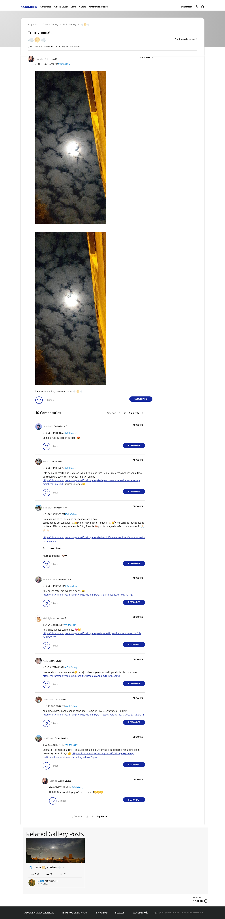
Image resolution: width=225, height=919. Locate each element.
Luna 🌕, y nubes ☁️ (47, 867)
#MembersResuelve (98, 7)
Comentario (141, 399)
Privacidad (101, 913)
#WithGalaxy (64, 64)
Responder (134, 445)
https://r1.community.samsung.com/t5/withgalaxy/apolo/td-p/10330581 (82, 675)
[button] (147, 57)
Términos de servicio (74, 913)
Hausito (40, 881)
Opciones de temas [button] (185, 39)
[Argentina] (29, 6)
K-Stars (82, 7)
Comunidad (45, 7)
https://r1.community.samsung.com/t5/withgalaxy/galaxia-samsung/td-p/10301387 (88, 594)
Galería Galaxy (61, 7)
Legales (119, 913)
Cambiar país (140, 913)
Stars (73, 7)
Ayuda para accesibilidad (39, 913)
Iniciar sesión (186, 7)
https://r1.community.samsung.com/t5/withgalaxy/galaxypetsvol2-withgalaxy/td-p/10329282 (93, 714)
